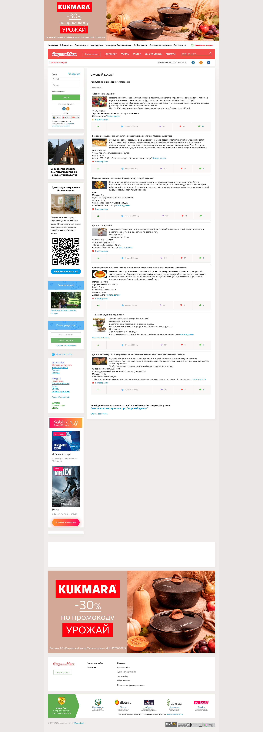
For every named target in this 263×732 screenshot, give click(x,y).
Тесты (54, 386)
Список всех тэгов (99, 413)
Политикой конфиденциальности (63, 124)
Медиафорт (79, 723)
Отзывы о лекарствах (161, 45)
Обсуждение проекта (62, 365)
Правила (56, 370)
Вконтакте (64, 108)
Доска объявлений (60, 397)
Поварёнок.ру (98, 707)
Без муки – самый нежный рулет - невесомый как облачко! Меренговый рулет (132, 136)
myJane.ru (149, 707)
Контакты (91, 667)
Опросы (55, 388)
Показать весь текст (100, 337)
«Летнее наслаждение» (103, 93)
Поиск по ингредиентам (66, 345)
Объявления (66, 45)
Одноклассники (67, 108)
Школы (55, 408)
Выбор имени (141, 45)
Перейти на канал (64, 271)
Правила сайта (123, 667)
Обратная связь (124, 680)
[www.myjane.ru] (148, 706)
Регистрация (74, 74)
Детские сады (58, 405)
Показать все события (65, 522)
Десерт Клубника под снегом (109, 314)
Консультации (153, 54)
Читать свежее (91, 54)
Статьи (137, 54)
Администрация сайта (126, 672)
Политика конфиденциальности (131, 685)
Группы (125, 54)
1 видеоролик (101, 161)
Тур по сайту (58, 362)
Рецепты (171, 54)
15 (203, 126)
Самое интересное (60, 383)
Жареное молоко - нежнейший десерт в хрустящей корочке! (123, 178)
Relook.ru (201, 707)
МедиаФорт (62, 708)
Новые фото (57, 381)
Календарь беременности (119, 45)
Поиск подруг (81, 45)
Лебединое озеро (61, 454)
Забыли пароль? (58, 91)
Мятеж (55, 509)
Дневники (111, 54)
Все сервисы (180, 45)
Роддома (56, 402)
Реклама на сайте (95, 663)
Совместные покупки (203, 45)
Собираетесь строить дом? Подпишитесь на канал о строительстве (64, 171)
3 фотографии (101, 119)
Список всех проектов (175, 714)
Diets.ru (123, 707)
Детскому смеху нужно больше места (66, 189)
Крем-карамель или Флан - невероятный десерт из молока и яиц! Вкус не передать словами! (139, 267)
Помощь (56, 372)
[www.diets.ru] (123, 706)
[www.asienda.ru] (174, 706)
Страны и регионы (61, 391)
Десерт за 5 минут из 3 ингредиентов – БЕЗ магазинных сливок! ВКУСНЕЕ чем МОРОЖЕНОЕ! (138, 354)
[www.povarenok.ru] (98, 706)
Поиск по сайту (64, 354)
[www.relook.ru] (201, 706)
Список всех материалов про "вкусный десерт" (119, 408)
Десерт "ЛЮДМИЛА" (102, 225)
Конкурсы (53, 45)
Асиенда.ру (174, 707)
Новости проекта (60, 367)
